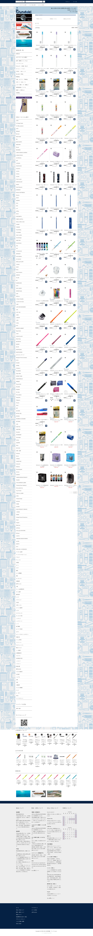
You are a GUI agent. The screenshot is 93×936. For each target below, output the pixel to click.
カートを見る (34, 909)
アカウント (68, 1)
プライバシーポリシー (20, 919)
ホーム (36, 15)
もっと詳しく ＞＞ (35, 870)
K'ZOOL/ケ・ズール (53, 18)
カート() (75, 1)
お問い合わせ (34, 912)
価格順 (73, 27)
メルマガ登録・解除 (20, 921)
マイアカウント (35, 907)
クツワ (41, 15)
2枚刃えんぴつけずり (67, 18)
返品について (18, 914)
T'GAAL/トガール (39, 18)
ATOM (20, 923)
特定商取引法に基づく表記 (21, 916)
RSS (17, 923)
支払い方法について (20, 909)
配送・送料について (20, 912)
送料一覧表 (18, 708)
